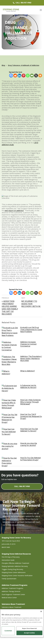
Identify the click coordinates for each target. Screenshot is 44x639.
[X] (36, 75)
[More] (40, 75)
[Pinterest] (23, 75)
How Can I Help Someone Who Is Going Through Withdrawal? (30, 402)
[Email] (32, 75)
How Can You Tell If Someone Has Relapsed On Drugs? (31, 416)
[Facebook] (11, 75)
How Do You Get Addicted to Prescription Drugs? (30, 459)
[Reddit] (15, 75)
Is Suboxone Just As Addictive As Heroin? (28, 386)
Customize (8, 631)
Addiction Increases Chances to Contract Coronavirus (28, 344)
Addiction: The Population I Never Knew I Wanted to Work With (31, 358)
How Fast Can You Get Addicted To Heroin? (29, 430)
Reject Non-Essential (29, 628)
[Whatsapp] (28, 75)
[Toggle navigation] (41, 10)
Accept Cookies (29, 633)
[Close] (41, 611)
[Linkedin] (19, 75)
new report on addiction (14, 210)
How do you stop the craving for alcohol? (28, 444)
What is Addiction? (27, 371)
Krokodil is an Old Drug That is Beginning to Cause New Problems (31, 329)
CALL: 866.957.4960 (22, 486)
